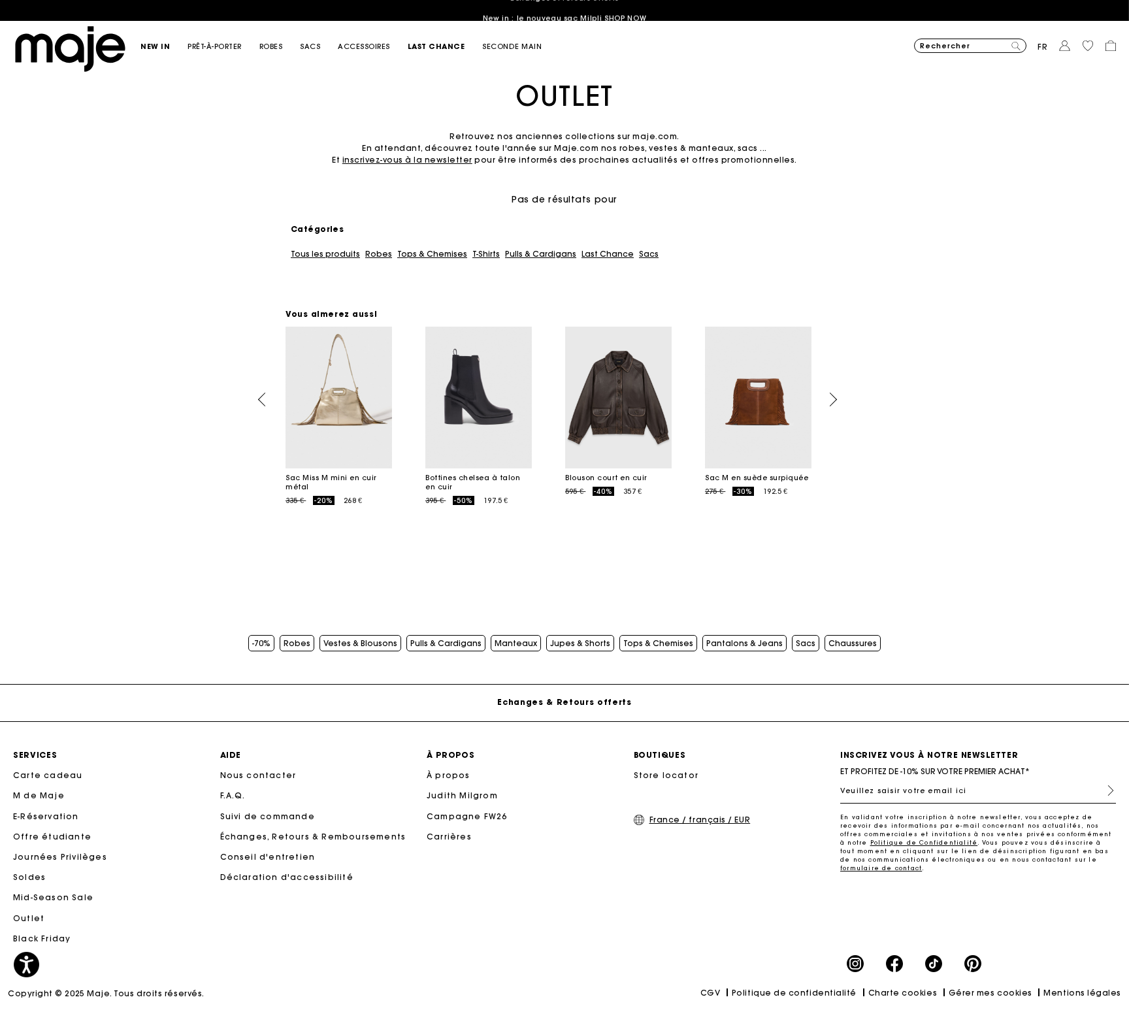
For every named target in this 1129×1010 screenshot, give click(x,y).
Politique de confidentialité (794, 993)
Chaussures (852, 643)
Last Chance (607, 254)
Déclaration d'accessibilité (286, 877)
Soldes (29, 877)
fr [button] (1043, 47)
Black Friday (42, 938)
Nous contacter (258, 775)
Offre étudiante (52, 836)
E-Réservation (46, 816)
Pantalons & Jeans (744, 643)
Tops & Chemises (432, 254)
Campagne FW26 (467, 816)
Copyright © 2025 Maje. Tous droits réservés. (106, 993)
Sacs (649, 254)
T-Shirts (486, 254)
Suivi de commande (267, 816)
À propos (448, 775)
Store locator (666, 775)
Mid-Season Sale (53, 897)
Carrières (449, 836)
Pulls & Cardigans (540, 254)
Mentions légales (1082, 993)
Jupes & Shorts (580, 643)
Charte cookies (903, 993)
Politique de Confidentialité (924, 842)
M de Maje (39, 795)
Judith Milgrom (462, 795)
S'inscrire (1105, 790)
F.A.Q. (233, 795)
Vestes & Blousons (360, 643)
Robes (378, 254)
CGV (710, 993)
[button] (164, 46)
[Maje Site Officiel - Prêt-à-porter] (70, 48)
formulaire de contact (881, 868)
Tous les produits (325, 254)
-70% (261, 643)
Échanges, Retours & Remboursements (313, 836)
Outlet (28, 918)
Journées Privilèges (60, 857)
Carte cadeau (47, 775)
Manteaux (516, 643)
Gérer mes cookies (990, 993)
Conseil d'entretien (268, 857)
